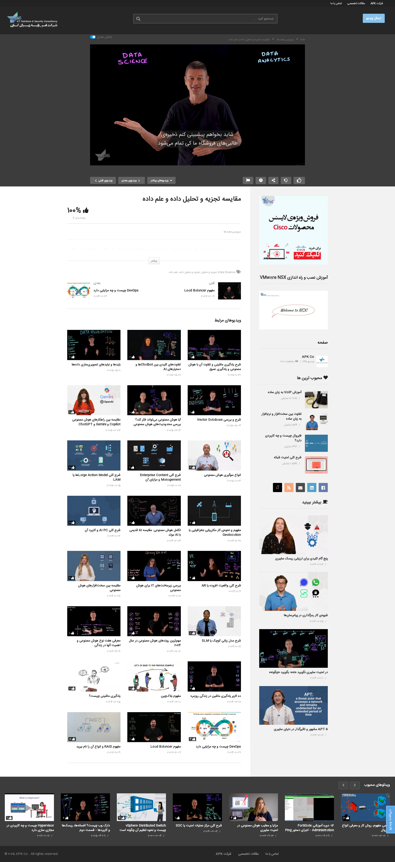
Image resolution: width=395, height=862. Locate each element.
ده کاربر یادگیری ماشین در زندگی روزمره (216, 696)
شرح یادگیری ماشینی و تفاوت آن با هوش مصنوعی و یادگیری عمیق (214, 367)
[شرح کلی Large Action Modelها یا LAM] (93, 455)
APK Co (308, 357)
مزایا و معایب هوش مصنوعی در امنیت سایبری (257, 827)
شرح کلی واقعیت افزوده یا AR (221, 585)
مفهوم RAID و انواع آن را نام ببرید (98, 746)
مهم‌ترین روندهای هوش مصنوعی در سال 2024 (155, 643)
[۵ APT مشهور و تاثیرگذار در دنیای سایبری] (293, 705)
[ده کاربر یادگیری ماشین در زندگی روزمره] (214, 676)
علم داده (173, 272)
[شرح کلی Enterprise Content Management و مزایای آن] (154, 455)
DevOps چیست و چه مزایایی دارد (218, 746)
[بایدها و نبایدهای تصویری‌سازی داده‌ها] (93, 345)
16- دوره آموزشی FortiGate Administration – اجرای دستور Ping (309, 827)
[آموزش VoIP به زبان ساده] (316, 399)
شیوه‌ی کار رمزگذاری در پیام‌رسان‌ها (306, 615)
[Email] (300, 487)
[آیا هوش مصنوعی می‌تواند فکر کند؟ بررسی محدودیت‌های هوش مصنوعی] (154, 400)
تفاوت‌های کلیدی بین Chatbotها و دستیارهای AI (158, 367)
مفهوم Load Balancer (165, 746)
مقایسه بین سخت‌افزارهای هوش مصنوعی (99, 588)
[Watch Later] (261, 180)
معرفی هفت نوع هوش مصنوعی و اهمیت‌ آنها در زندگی (98, 643)
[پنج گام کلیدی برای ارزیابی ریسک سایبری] (293, 534)
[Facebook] (323, 487)
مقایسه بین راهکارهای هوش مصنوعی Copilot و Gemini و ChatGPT (96, 422)
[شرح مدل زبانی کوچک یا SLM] (214, 621)
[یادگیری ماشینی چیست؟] (93, 676)
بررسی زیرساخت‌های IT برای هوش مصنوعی (158, 588)
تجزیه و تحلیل (209, 272)
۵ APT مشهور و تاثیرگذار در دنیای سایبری (301, 729)
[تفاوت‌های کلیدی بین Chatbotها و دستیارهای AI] (154, 345)
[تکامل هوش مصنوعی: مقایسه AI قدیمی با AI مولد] (154, 511)
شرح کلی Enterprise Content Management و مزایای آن (160, 477)
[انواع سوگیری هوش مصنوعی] (214, 455)
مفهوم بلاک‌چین (171, 696)
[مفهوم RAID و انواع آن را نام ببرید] (93, 727)
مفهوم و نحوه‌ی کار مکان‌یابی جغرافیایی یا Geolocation (215, 533)
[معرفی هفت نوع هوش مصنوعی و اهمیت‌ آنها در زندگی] (93, 621)
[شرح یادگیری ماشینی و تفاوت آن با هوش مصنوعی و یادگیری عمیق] (214, 345)
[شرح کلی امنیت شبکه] (316, 465)
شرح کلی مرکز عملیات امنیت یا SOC (199, 825)
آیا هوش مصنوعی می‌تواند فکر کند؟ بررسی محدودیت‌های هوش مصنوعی (157, 422)
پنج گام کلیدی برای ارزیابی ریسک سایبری (301, 558)
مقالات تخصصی (356, 3)
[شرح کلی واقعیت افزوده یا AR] (214, 566)
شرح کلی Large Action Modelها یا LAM (96, 477)
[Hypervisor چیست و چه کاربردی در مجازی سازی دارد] (29, 807)
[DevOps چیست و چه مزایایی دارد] (108, 295)
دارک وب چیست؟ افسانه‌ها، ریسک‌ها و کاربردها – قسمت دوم (86, 827)
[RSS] (289, 487)
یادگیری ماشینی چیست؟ (104, 696)
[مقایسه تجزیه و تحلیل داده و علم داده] (154, 676)
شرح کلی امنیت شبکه (288, 457)
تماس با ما (336, 3)
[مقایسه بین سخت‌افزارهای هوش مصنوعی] (93, 566)
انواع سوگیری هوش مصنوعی (222, 475)
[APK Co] (322, 361)
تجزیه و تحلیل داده (189, 272)
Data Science (226, 272)
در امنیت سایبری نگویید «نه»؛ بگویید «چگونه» (298, 672)
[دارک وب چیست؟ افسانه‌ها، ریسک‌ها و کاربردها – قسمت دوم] (85, 807)
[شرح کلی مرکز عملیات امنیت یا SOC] (197, 807)
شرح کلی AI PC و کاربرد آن (102, 530)
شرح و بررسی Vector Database (219, 420)
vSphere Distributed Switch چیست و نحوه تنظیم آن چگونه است (143, 827)
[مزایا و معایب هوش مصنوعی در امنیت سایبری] (253, 807)
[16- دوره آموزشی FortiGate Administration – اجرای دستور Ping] (309, 807)
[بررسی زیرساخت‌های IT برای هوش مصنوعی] (154, 566)
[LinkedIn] (311, 487)
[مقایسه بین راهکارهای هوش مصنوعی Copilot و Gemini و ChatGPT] (93, 400)
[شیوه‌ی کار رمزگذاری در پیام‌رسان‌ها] (293, 591)
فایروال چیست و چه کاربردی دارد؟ (283, 438)
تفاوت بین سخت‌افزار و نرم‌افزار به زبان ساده (282, 416)
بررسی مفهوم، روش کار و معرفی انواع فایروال (366, 827)
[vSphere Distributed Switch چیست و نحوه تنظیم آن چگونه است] (141, 807)
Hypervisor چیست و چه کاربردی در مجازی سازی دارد (30, 827)
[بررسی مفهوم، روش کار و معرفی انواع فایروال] (365, 807)
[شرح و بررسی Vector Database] (214, 400)
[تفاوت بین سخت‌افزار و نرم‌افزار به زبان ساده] (316, 421)
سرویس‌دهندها (232, 231)
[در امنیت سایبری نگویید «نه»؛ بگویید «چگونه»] (293, 648)
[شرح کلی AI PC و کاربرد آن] (93, 511)
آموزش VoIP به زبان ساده (285, 392)
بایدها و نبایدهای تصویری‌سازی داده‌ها (96, 364)
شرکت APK (377, 3)
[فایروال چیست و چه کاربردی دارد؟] (316, 443)
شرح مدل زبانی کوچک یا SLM (221, 641)
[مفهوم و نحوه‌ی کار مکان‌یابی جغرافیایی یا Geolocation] (214, 511)
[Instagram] (277, 487)
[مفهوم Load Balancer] (200, 295)
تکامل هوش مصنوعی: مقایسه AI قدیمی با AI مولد (155, 533)
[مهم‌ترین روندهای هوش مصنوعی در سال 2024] (154, 621)
